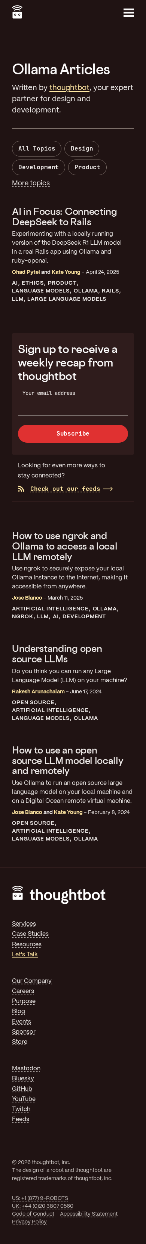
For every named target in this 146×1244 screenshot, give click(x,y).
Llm (18, 299)
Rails (110, 291)
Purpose (24, 1001)
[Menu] (129, 12)
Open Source (33, 702)
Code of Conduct (33, 1214)
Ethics (33, 283)
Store (19, 1042)
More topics (31, 183)
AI (15, 283)
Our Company (32, 981)
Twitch (21, 1109)
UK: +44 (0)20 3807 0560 (42, 1206)
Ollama (86, 291)
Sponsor (24, 1032)
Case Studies (30, 934)
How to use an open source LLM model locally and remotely (67, 760)
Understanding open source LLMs (57, 654)
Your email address (48, 393)
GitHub (22, 1089)
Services (24, 924)
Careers (23, 991)
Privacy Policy (29, 1222)
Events (21, 1022)
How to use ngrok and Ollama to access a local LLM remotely (64, 546)
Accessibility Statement (89, 1214)
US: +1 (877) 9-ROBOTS (40, 1198)
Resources (27, 944)
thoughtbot (69, 88)
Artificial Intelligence (50, 609)
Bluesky (23, 1078)
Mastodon (26, 1068)
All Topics (36, 148)
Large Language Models (66, 299)
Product (87, 167)
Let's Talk (25, 954)
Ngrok (22, 616)
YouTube (24, 1099)
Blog (18, 1011)
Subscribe (73, 433)
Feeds (20, 1119)
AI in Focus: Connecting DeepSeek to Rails (64, 216)
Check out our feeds (65, 489)
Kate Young (66, 272)
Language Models (41, 291)
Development (38, 167)
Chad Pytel (26, 272)
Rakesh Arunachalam (38, 691)
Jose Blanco (27, 598)
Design (82, 148)
